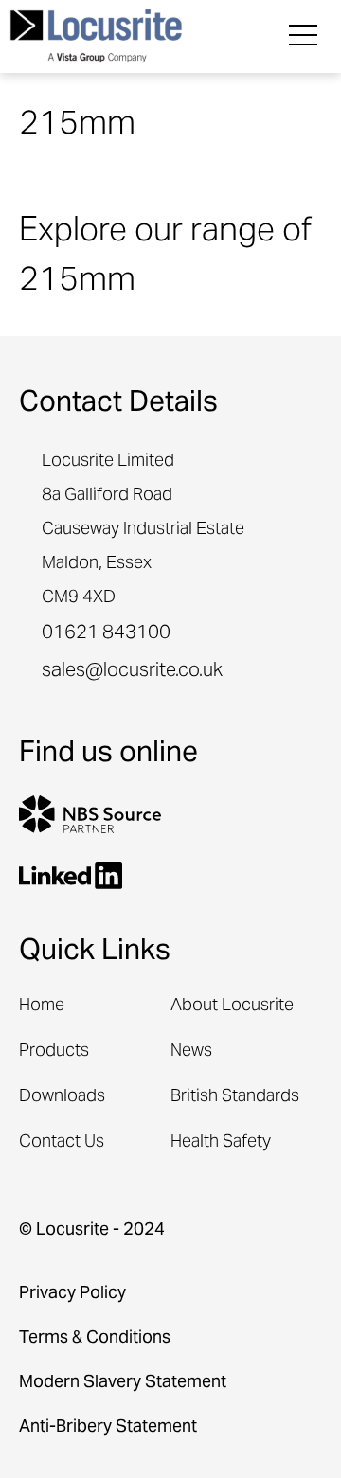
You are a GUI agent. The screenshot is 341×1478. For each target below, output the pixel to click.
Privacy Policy (72, 1293)
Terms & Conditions (94, 1338)
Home (41, 1006)
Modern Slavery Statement (122, 1382)
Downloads (62, 1097)
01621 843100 (106, 634)
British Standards (234, 1097)
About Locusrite (232, 1006)
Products (54, 1051)
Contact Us (61, 1142)
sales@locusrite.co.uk (132, 672)
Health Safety (220, 1142)
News (191, 1051)
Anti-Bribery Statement (108, 1427)
